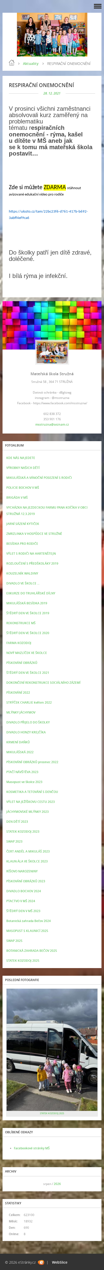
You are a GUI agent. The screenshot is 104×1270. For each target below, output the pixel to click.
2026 (57, 1184)
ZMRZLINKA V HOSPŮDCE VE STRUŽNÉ (34, 534)
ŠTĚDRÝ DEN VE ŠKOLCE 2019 (27, 613)
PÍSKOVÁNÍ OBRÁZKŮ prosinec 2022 (32, 762)
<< (12, 1184)
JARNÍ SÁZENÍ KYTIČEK (22, 524)
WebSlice (59, 1262)
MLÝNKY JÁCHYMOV (20, 712)
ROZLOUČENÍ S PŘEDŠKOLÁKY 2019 (32, 563)
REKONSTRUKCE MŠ (21, 623)
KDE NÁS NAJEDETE (20, 458)
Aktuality (31, 63)
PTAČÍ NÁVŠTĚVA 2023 (22, 772)
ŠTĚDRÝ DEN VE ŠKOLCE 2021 (27, 673)
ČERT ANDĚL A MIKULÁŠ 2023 (28, 851)
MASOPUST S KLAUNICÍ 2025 (27, 931)
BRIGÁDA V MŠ (17, 497)
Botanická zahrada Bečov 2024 (28, 921)
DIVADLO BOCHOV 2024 (23, 891)
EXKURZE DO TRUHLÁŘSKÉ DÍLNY (30, 593)
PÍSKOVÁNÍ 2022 (18, 692)
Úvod (11, 63)
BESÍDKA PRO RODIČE (22, 543)
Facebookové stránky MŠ (32, 1148)
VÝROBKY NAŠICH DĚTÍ (23, 468)
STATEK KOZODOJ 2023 (22, 831)
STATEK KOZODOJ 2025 (22, 960)
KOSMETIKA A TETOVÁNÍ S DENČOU (32, 792)
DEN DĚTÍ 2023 (17, 821)
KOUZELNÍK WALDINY (22, 573)
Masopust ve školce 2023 (24, 782)
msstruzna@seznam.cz (52, 424)
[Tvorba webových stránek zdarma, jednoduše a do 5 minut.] (41, 1262)
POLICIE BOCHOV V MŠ (22, 487)
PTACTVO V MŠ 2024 (20, 901)
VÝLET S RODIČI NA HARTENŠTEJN (31, 553)
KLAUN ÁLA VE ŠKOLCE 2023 (27, 861)
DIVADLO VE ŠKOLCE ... (22, 583)
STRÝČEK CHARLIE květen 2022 (29, 702)
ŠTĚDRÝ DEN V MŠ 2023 (23, 911)
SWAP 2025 (14, 941)
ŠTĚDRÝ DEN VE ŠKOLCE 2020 (27, 633)
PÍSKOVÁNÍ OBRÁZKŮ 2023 (25, 881)
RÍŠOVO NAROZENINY (22, 871)
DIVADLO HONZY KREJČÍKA (26, 732)
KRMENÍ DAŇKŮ (18, 742)
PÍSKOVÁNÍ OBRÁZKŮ (21, 663)
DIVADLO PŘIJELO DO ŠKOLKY (28, 722)
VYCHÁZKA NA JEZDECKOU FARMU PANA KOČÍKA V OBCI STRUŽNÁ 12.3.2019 (47, 510)
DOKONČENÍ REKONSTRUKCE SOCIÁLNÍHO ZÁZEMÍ (43, 682)
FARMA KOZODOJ (18, 643)
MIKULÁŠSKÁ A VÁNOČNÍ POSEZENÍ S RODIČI (39, 478)
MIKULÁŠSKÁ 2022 (20, 752)
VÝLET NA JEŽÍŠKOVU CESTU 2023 (30, 802)
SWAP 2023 (14, 841)
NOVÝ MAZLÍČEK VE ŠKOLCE (26, 653)
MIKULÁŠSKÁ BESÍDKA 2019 (26, 603)
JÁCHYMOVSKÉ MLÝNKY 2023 (27, 812)
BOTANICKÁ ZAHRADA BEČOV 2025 (31, 950)
